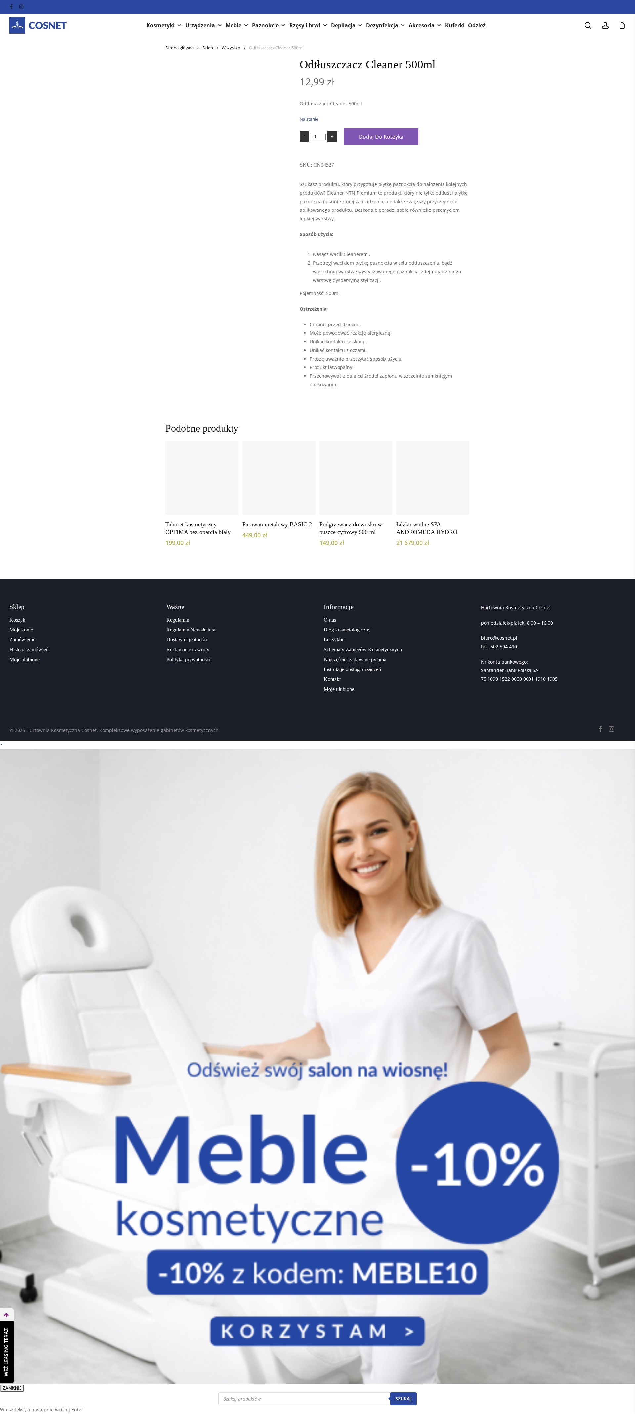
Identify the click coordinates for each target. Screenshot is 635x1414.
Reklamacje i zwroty (187, 649)
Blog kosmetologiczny (347, 629)
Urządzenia (200, 25)
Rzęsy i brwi (304, 25)
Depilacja (343, 25)
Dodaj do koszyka (381, 136)
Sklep (207, 48)
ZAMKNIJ (12, 1388)
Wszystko (231, 48)
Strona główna (179, 48)
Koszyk (17, 620)
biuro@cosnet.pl (499, 638)
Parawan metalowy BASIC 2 (277, 524)
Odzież (477, 25)
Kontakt (332, 679)
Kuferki (455, 25)
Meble (233, 25)
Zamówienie (22, 639)
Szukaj (403, 1398)
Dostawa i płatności (186, 639)
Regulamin (177, 620)
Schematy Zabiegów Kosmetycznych (363, 649)
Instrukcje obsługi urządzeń (352, 669)
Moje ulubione (24, 659)
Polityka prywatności (188, 659)
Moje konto (21, 629)
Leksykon (334, 639)
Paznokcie (265, 25)
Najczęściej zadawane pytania (355, 659)
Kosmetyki (161, 25)
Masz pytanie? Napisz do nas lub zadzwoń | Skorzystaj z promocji (317, 7)
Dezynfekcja (382, 25)
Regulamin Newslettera (190, 629)
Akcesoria (422, 25)
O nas (330, 620)
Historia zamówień (29, 649)
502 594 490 (503, 646)
